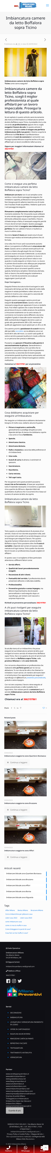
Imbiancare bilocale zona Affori (18, 885)
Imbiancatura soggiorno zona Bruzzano (20, 803)
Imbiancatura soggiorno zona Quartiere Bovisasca (25, 756)
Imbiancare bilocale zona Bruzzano (19, 879)
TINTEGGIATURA (16, 1048)
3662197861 (9, 149)
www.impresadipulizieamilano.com (19, 1091)
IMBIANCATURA (16, 1017)
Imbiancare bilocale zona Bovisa (18, 891)
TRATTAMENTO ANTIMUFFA (21, 1052)
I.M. (19, 44)
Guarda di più (14, 1110)
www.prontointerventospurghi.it (18, 1106)
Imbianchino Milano (13, 1103)
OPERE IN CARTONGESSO (20, 1029)
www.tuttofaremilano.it (15, 1084)
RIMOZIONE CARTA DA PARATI (21, 1038)
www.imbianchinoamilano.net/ (18, 1088)
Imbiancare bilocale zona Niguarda (19, 897)
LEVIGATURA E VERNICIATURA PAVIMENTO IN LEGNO (26, 1023)
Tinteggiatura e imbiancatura (17, 1098)
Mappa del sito (37, 1134)
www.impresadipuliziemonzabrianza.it (20, 1093)
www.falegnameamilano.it (16, 1081)
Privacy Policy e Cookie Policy (18, 1134)
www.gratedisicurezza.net (16, 1079)
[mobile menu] (47, 5)
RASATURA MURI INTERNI (20, 1034)
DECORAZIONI (15, 1013)
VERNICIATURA (16, 1057)
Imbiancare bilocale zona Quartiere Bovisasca (23, 873)
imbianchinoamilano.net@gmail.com (20, 966)
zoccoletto (19, 331)
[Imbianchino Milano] (25, 5)
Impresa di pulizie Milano (15, 1096)
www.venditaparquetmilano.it (17, 1074)
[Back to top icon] (45, 1147)
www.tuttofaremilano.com (16, 1086)
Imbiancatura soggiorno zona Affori (19, 850)
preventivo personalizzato (36, 677)
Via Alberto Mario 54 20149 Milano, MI (13, 956)
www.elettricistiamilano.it (15, 1076)
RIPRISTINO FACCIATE (18, 1043)
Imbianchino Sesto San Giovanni (18, 1101)
